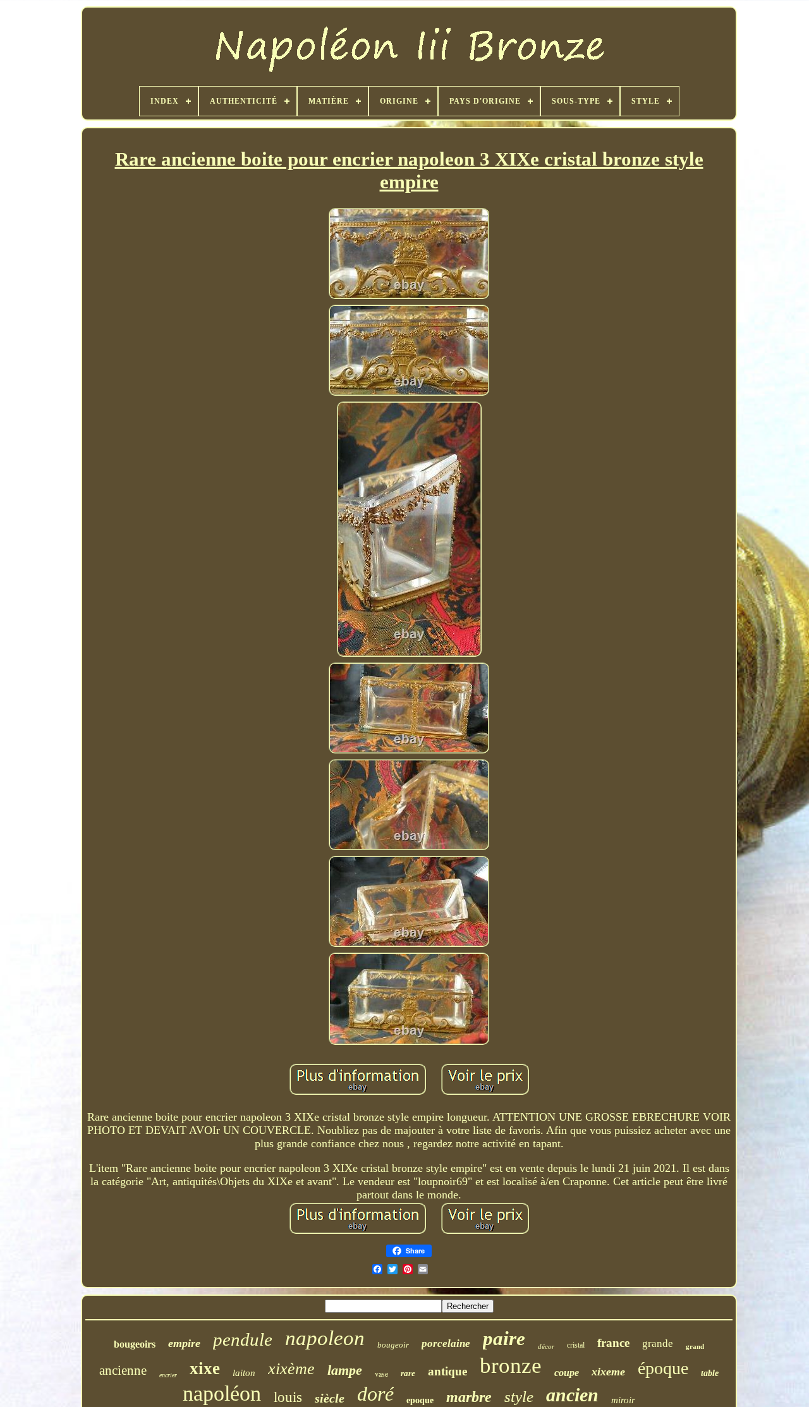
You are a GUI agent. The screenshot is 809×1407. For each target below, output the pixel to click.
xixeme (608, 1371)
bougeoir (393, 1344)
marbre (469, 1397)
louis (288, 1397)
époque (663, 1368)
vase (381, 1373)
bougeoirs (134, 1344)
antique (447, 1371)
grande (657, 1343)
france (613, 1342)
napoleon (325, 1338)
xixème (291, 1369)
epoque (420, 1400)
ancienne (123, 1370)
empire (184, 1343)
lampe (344, 1370)
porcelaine (446, 1343)
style (518, 1396)
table (710, 1373)
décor (546, 1346)
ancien (572, 1394)
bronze (511, 1365)
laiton (244, 1373)
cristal (576, 1345)
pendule (242, 1339)
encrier (168, 1375)
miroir (623, 1400)
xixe (205, 1368)
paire (504, 1338)
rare (408, 1373)
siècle (329, 1398)
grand (695, 1346)
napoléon (222, 1393)
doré (375, 1393)
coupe (566, 1372)
